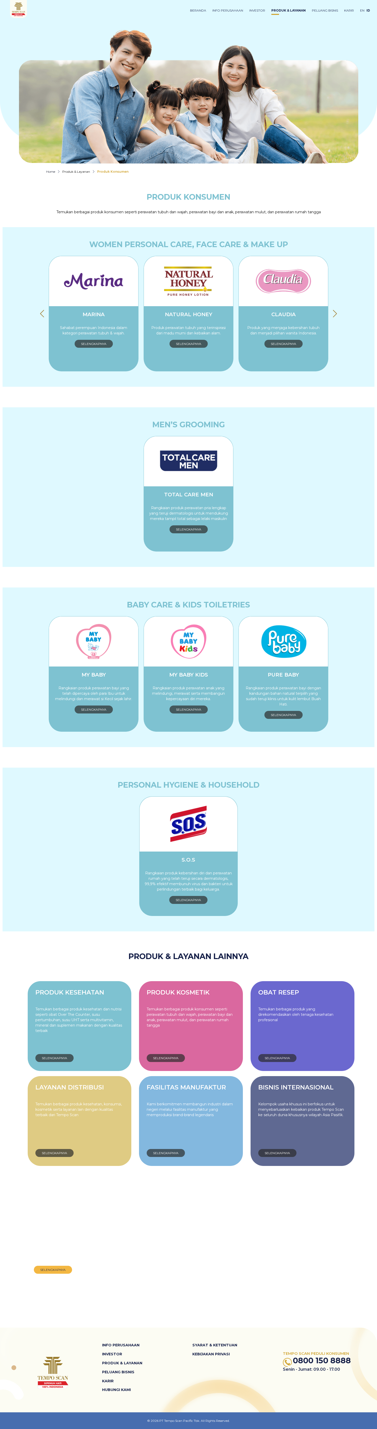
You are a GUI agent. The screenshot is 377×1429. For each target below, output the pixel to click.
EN (362, 10)
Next (335, 314)
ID (368, 10)
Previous (42, 314)
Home (50, 171)
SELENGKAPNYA (93, 344)
